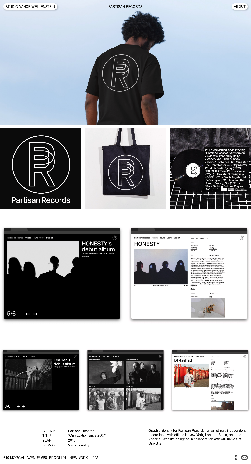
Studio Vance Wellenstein (30, 6)
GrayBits (154, 443)
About (240, 6)
